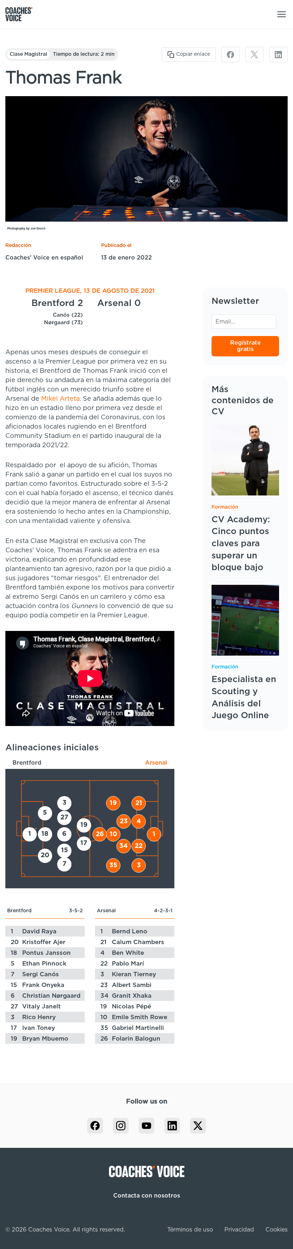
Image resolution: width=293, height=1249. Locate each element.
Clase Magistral (28, 54)
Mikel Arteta (60, 399)
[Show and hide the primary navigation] (281, 14)
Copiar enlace (193, 54)
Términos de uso (190, 1230)
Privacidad (239, 1230)
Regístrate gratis (245, 346)
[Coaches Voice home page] (21, 14)
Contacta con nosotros (146, 1196)
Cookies (276, 1230)
